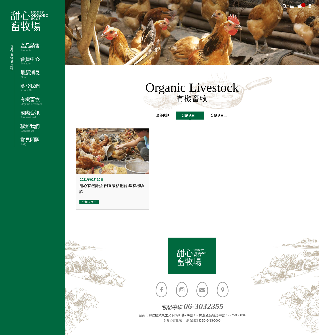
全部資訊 (162, 115)
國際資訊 (29, 114)
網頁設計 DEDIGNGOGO (203, 320)
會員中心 (29, 61)
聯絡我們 (29, 128)
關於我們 (29, 88)
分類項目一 (190, 115)
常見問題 (29, 141)
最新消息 (29, 74)
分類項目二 (219, 115)
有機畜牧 (31, 101)
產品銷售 (29, 47)
